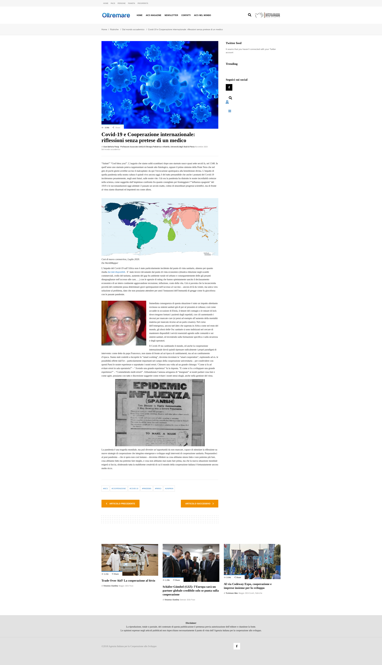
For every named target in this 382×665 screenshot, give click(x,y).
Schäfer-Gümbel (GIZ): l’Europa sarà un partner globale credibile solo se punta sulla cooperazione (191, 590)
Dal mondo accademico (133, 29)
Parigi (158, 488)
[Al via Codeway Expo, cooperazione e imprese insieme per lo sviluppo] (252, 561)
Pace (113, 3)
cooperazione (119, 488)
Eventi (251, 593)
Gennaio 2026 (185, 600)
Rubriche (114, 29)
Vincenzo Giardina (110, 586)
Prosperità (143, 3)
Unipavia (169, 488)
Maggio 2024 (244, 593)
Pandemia (147, 488)
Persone (121, 3)
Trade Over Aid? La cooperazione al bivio (128, 580)
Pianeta (131, 3)
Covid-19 (134, 488)
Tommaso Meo (232, 593)
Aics (106, 488)
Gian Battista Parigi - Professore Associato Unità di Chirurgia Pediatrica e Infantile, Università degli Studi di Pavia (148, 147)
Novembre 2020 (201, 147)
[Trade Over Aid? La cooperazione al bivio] (129, 560)
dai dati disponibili (116, 272)
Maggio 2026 (124, 586)
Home (105, 3)
